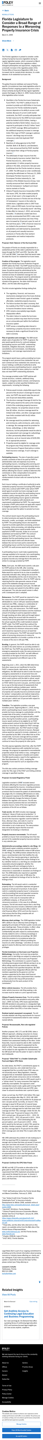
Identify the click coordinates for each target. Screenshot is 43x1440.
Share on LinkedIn (3, 50)
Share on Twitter (7, 50)
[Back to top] (39, 1282)
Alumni (4, 1375)
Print (11, 50)
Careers (5, 1371)
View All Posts (9, 1294)
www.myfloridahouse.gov (11, 1231)
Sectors (25, 1363)
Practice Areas (27, 1367)
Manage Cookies (21, 1424)
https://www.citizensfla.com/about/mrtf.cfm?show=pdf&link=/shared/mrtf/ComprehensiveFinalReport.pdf (21, 1220)
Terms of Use (6, 1385)
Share (20, 50)
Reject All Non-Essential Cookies (21, 1430)
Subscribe (5, 1379)
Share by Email (16, 50)
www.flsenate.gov (8, 1234)
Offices (4, 1367)
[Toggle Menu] (40, 3)
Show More (6, 40)
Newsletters (8, 14)
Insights (25, 1371)
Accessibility (6, 1402)
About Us (5, 1363)
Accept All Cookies (21, 1436)
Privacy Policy (7, 1390)
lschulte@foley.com (9, 1273)
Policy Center (7, 1394)
